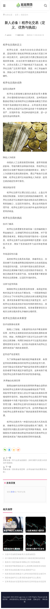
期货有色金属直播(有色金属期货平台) (20, 569)
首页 (17, 14)
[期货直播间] (25, 6)
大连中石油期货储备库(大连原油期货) (20, 554)
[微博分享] (18, 450)
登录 (12, 491)
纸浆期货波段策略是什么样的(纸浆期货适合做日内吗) (25, 575)
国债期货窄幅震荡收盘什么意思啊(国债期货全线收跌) (25, 567)
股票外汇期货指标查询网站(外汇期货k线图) (22, 562)
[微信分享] (5, 450)
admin (9, 35)
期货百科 (20, 35)
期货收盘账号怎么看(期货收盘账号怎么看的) (23, 577)
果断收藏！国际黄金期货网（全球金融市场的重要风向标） (25, 470)
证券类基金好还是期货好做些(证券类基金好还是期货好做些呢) (25, 582)
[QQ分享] (9, 450)
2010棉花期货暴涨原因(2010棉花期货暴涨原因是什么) (25, 559)
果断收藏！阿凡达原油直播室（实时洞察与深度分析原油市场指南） (25, 461)
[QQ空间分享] (14, 450)
